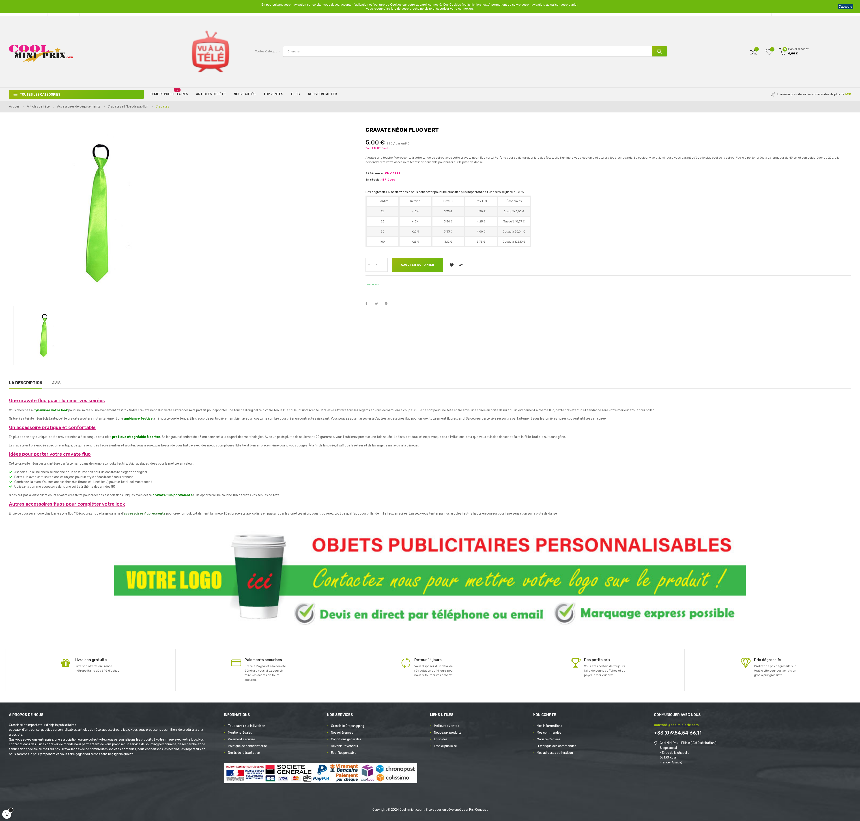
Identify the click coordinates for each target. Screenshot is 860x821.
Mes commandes (549, 733)
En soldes (440, 739)
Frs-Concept (478, 810)
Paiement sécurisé (241, 739)
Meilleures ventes (446, 726)
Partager (369, 303)
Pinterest (388, 303)
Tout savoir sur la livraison (246, 726)
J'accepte (845, 6)
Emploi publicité (445, 746)
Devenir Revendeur (344, 746)
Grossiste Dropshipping (347, 726)
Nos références (342, 733)
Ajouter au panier (417, 264)
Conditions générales (346, 739)
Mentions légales (240, 733)
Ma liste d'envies (548, 739)
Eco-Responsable (343, 753)
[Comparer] (753, 51)
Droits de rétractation (244, 753)
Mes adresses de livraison (555, 753)
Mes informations (549, 726)
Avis (56, 382)
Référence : (375, 173)
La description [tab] (25, 382)
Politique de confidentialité (247, 746)
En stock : (373, 179)
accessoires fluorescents (145, 513)
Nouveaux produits (447, 733)
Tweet (378, 303)
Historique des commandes (556, 746)
